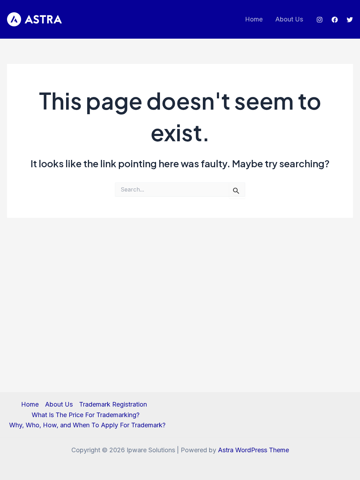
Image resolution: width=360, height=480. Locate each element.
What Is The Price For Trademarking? (86, 415)
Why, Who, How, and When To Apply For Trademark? (87, 425)
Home (254, 19)
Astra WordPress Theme (253, 450)
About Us (289, 19)
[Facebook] (335, 20)
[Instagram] (319, 20)
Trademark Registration (113, 404)
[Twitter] (350, 20)
